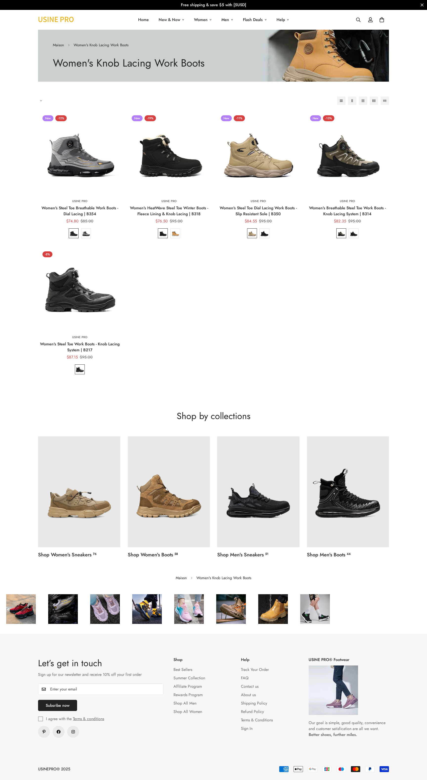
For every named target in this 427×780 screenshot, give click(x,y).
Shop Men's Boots (329, 554)
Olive (341, 233)
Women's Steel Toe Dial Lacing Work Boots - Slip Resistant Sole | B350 (258, 211)
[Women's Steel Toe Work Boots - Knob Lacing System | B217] (79, 288)
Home (143, 20)
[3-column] (363, 100)
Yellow (175, 233)
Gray (86, 233)
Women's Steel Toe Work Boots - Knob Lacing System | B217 (80, 347)
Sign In (247, 728)
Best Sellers (182, 669)
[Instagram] (73, 732)
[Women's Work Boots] (169, 491)
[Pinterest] (44, 732)
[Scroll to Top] (417, 753)
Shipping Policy (254, 703)
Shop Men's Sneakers (242, 554)
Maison (58, 45)
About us (248, 695)
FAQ (245, 678)
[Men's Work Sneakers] (258, 491)
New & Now (169, 20)
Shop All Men (184, 703)
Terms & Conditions (257, 720)
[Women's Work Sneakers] (79, 491)
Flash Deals (253, 20)
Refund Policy (252, 711)
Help (281, 20)
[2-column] (352, 100)
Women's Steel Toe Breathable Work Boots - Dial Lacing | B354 (80, 211)
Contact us (249, 686)
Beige (252, 233)
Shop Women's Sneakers (67, 554)
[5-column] (385, 100)
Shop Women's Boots (153, 554)
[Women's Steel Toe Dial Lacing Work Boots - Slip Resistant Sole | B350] (258, 152)
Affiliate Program (187, 686)
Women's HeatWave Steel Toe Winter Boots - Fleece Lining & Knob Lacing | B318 (169, 211)
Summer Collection (189, 678)
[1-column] (341, 100)
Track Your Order (255, 669)
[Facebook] (58, 732)
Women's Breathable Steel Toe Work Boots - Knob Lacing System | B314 (347, 211)
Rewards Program (188, 695)
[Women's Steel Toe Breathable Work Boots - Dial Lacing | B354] (79, 152)
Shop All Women (187, 711)
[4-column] (374, 100)
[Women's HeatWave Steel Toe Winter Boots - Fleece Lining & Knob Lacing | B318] (169, 152)
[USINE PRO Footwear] (56, 19)
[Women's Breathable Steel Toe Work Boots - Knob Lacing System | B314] (347, 152)
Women (201, 20)
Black (74, 233)
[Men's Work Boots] (348, 491)
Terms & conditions (88, 719)
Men (225, 20)
